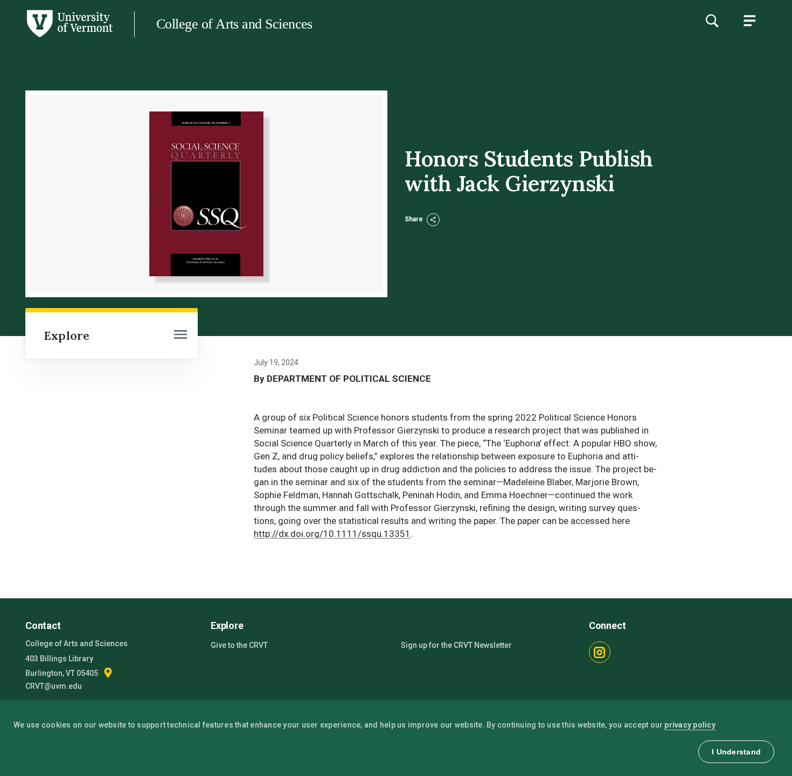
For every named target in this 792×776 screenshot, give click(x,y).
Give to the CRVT (239, 645)
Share (415, 219)
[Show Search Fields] (712, 20)
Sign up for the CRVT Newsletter (456, 645)
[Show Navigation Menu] (749, 20)
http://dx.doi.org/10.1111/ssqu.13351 (332, 533)
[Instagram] (599, 652)
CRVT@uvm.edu (53, 686)
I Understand (736, 751)
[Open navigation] (180, 335)
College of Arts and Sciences (234, 24)
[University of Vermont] (56, 37)
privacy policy (689, 725)
